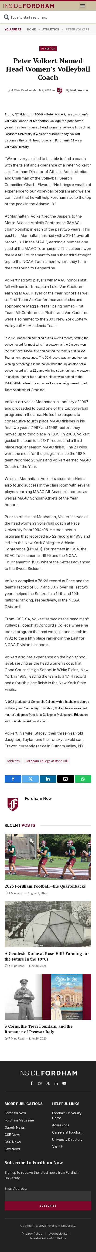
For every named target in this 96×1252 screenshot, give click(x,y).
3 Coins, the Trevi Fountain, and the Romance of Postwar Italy (39, 1028)
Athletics (48, 48)
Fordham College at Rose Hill (47, 761)
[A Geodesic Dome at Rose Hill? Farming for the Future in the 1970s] (48, 924)
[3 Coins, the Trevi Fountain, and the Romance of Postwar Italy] (48, 997)
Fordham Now (79, 90)
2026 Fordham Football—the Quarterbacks (45, 886)
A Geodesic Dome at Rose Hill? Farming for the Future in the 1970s (47, 956)
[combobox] (48, 17)
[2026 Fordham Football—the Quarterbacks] (48, 857)
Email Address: (16, 1188)
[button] (82, 6)
